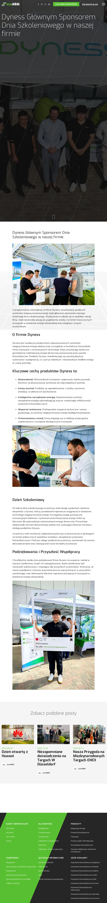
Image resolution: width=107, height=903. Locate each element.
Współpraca (43, 828)
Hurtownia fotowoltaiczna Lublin (84, 875)
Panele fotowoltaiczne (80, 832)
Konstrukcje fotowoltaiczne (82, 845)
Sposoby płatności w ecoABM (18, 879)
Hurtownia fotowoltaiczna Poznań (85, 883)
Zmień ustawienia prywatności (50, 879)
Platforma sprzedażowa (66, 4)
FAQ (40, 875)
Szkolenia (42, 845)
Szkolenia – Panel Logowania (50, 849)
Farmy (8, 841)
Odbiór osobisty (12, 883)
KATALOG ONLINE (45, 862)
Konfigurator (43, 837)
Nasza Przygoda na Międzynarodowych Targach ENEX (88, 755)
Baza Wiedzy (43, 871)
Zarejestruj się (90, 4)
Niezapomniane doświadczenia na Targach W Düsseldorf (51, 758)
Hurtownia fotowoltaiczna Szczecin (85, 898)
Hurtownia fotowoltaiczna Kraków (84, 871)
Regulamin (10, 862)
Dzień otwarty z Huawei (15, 753)
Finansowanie (44, 832)
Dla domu (10, 828)
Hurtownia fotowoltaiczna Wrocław (85, 894)
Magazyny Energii (78, 828)
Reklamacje (11, 871)
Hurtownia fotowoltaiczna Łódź (83, 879)
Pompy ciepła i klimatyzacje (82, 841)
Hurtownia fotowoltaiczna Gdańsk (85, 867)
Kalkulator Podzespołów (48, 841)
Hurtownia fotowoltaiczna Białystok (85, 862)
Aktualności (43, 867)
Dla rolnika (10, 837)
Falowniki (74, 837)
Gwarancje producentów (16, 875)
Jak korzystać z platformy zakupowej (21, 867)
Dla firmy (9, 832)
